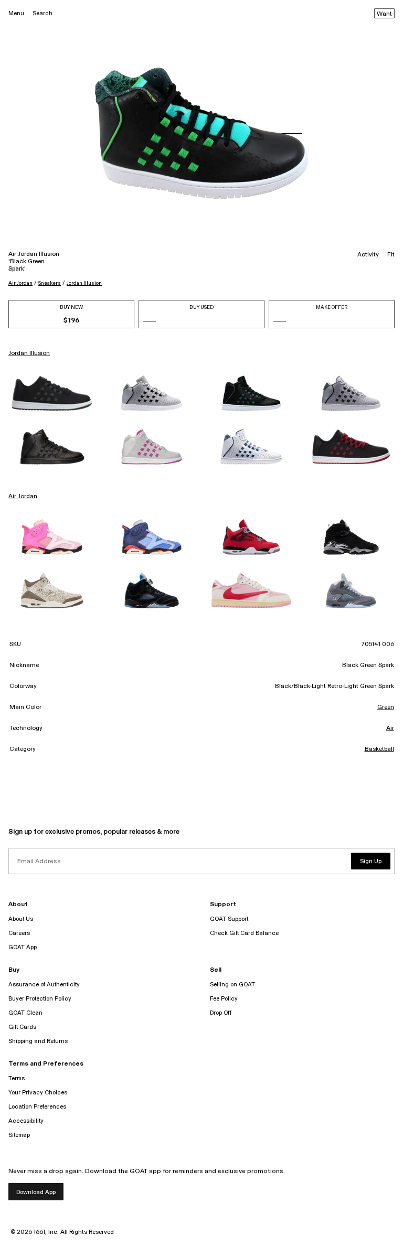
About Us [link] (20, 919)
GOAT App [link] (22, 947)
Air (390, 728)
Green (385, 707)
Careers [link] (19, 933)
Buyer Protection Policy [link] (39, 999)
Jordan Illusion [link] (29, 353)
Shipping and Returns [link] (38, 1041)
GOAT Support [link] (229, 919)
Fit (391, 255)
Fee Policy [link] (224, 999)
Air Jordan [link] (22, 496)
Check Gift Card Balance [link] (244, 933)
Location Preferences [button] (37, 1107)
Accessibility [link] (26, 1121)
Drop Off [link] (220, 1013)
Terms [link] (16, 1078)
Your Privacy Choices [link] (37, 1092)
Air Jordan (20, 283)
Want (384, 14)
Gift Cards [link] (22, 1027)
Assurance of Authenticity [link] (44, 984)
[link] (52, 393)
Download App (36, 1192)
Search (42, 13)
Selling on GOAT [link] (232, 984)
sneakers (49, 283)
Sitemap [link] (19, 1135)
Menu (16, 13)
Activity (368, 255)
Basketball (379, 749)
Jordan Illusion (84, 283)
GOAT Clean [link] (25, 1013)
